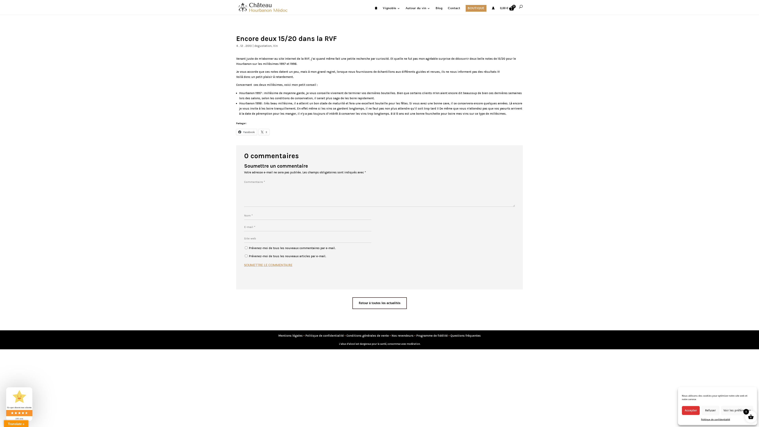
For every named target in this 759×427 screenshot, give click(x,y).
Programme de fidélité (432, 335)
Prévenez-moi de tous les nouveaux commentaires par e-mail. (292, 248)
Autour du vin (416, 8)
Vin (275, 46)
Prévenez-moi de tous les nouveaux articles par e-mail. (287, 256)
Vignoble (389, 8)
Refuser (710, 410)
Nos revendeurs (402, 335)
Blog (439, 8)
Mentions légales (290, 335)
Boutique (476, 8)
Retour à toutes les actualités (379, 303)
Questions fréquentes (465, 335)
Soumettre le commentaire (268, 265)
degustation (263, 46)
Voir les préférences (737, 410)
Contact (454, 8)
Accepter (691, 410)
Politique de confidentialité (715, 419)
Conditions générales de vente (367, 335)
